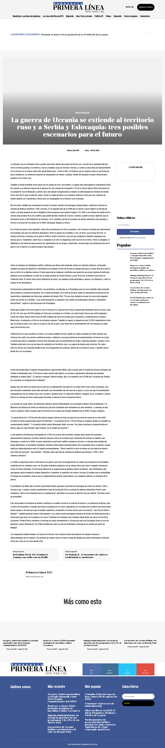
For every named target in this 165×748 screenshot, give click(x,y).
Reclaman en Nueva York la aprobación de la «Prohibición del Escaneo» (74, 34)
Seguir (110, 664)
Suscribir (134, 232)
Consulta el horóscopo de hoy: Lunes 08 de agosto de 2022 (101, 696)
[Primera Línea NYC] (16, 574)
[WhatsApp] (141, 173)
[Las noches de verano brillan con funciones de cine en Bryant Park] (122, 290)
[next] (150, 34)
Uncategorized (82, 113)
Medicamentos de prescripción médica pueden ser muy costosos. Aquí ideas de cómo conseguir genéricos (100, 725)
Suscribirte (145, 664)
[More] (146, 173)
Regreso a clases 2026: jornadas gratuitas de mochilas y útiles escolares (142, 268)
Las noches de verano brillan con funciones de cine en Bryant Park (141, 290)
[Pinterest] (135, 173)
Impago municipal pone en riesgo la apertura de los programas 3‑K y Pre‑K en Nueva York (102, 643)
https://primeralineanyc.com (34, 577)
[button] (129, 7)
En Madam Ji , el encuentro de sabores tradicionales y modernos (86, 556)
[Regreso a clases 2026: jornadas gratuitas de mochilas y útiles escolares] (122, 268)
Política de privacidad (138, 238)
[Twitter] (130, 173)
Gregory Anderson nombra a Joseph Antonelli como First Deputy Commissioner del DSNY (20, 643)
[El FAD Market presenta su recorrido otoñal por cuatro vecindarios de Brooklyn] (122, 301)
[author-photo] (4, 649)
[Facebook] (124, 173)
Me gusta (91, 664)
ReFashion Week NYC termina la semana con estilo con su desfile (30, 556)
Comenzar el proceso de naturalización (99, 705)
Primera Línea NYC (73, 150)
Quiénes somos (21, 687)
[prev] (146, 34)
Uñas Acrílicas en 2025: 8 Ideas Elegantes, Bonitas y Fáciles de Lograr (100, 713)
